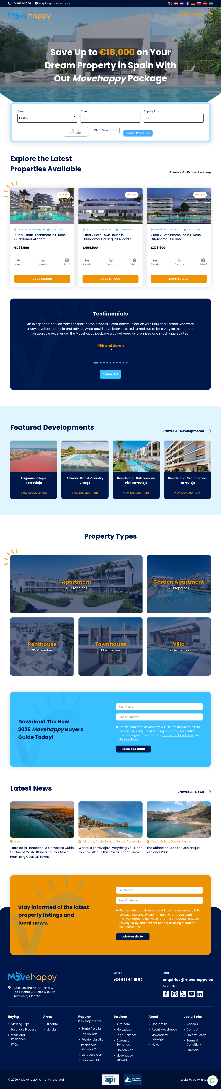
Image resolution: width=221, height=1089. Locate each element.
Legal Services (127, 1035)
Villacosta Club (92, 1060)
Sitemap (193, 1050)
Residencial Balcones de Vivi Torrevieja (136, 480)
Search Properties (138, 133)
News (155, 1045)
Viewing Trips (20, 1024)
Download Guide (133, 749)
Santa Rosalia (91, 1029)
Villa (179, 644)
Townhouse (110, 644)
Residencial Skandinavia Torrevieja (187, 480)
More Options (75, 131)
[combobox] (47, 118)
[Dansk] (176, 3)
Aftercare (123, 1024)
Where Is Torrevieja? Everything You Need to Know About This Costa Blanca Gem (110, 850)
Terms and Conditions (177, 735)
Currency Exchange (123, 1043)
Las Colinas (89, 1034)
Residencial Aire (93, 1040)
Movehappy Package (160, 1037)
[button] (212, 1080)
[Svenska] (211, 3)
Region (21, 111)
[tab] (96, 362)
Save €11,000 (110, 279)
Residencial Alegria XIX (89, 1047)
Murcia (51, 1029)
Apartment (76, 581)
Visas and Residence (18, 1037)
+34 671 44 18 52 (21, 3)
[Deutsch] (193, 3)
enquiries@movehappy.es (54, 3)
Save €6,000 (42, 279)
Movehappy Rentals (124, 1058)
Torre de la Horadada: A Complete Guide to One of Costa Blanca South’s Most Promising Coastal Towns (42, 852)
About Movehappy (164, 1029)
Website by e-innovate (197, 1080)
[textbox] (23, 118)
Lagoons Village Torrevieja (33, 480)
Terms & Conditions (194, 1043)
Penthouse (42, 644)
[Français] (187, 3)
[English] (170, 3)
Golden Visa (125, 1050)
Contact (192, 1029)
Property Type (152, 111)
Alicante (52, 1024)
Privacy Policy (128, 739)
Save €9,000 (178, 279)
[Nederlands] (182, 3)
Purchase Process (23, 1029)
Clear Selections (105, 130)
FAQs (14, 1045)
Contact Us (159, 1024)
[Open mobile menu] (210, 14)
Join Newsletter (133, 936)
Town (84, 111)
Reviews (192, 1024)
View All (110, 374)
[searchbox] (110, 118)
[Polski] (199, 3)
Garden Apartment (178, 581)
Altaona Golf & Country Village (84, 480)
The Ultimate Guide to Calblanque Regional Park (173, 850)
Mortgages (124, 1029)
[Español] (205, 3)
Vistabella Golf (92, 1055)
